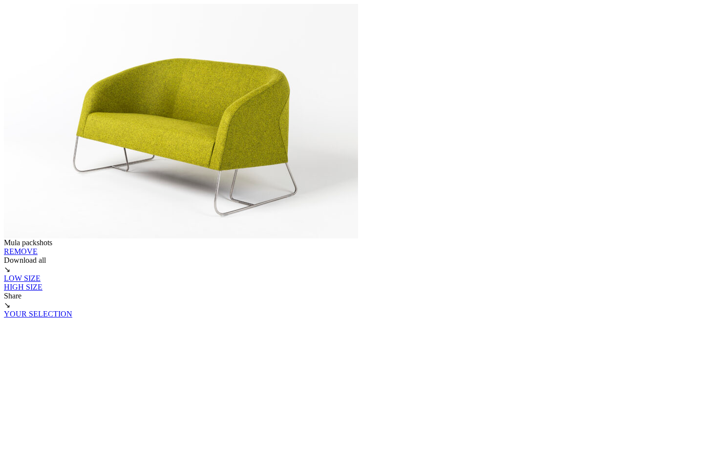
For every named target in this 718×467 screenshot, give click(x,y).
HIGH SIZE (23, 287)
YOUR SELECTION (38, 314)
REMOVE (21, 251)
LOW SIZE (22, 278)
